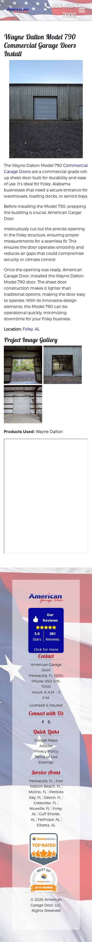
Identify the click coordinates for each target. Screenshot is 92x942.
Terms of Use (45, 757)
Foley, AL (31, 328)
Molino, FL (38, 792)
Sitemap (46, 762)
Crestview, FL (45, 803)
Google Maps (46, 740)
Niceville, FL (39, 808)
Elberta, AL (46, 825)
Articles (46, 746)
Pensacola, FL (41, 781)
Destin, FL (52, 797)
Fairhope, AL (49, 819)
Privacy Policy (46, 751)
